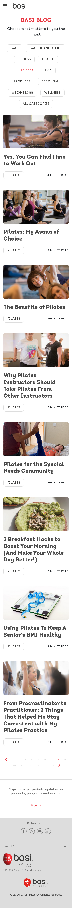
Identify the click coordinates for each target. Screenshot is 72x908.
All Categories (36, 104)
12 (29, 765)
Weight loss (22, 92)
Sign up (36, 805)
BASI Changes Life (46, 48)
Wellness (52, 92)
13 (37, 765)
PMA (48, 70)
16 (52, 765)
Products (22, 81)
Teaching (50, 81)
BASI (15, 48)
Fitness (24, 59)
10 (14, 765)
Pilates (26, 70)
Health (48, 59)
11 (22, 765)
